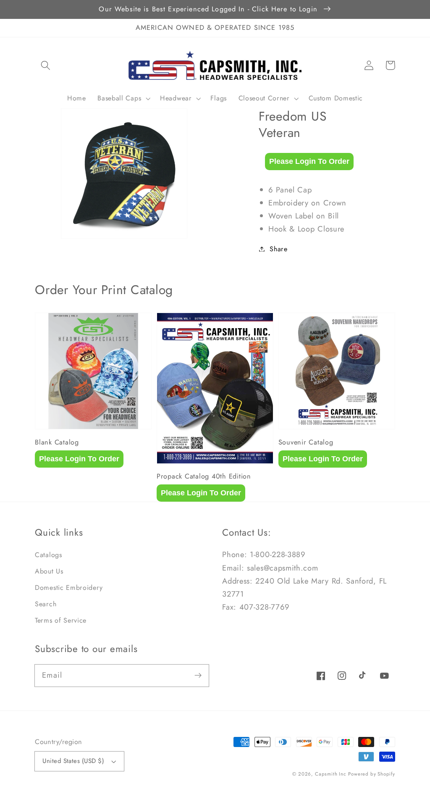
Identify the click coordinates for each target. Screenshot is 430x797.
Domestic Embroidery (68, 587)
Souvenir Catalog (305, 442)
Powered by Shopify (371, 774)
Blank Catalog (57, 442)
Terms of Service (61, 620)
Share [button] (278, 249)
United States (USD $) (73, 760)
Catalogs (48, 555)
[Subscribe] (198, 675)
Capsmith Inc (330, 774)
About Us (49, 571)
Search (45, 604)
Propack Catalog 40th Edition (204, 476)
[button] (45, 65)
